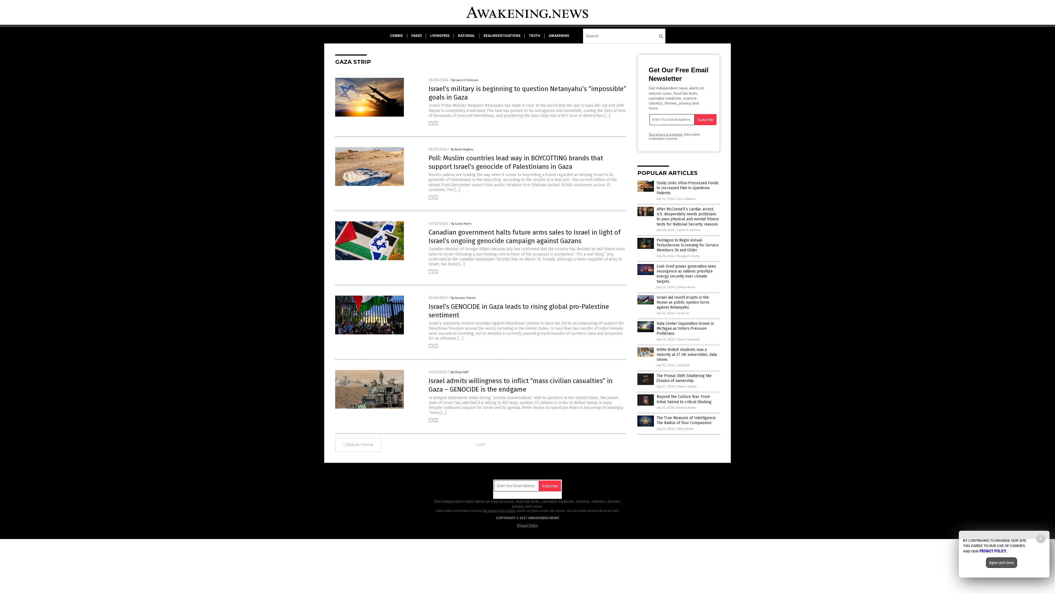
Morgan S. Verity (688, 256)
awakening (559, 36)
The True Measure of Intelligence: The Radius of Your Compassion (686, 420)
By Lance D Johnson (465, 80)
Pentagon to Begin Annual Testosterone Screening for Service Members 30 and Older (688, 245)
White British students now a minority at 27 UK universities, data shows (687, 354)
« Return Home (358, 444)
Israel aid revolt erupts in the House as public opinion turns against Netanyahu (683, 302)
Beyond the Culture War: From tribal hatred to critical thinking (684, 399)
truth (534, 36)
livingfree (439, 36)
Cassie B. (683, 313)
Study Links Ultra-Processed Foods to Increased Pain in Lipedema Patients (687, 188)
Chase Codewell (688, 339)
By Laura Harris (461, 224)
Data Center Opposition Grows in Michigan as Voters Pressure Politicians (685, 328)
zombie (396, 36)
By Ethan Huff (459, 372)
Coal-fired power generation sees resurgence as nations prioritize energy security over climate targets (686, 274)
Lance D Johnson (689, 230)
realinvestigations (502, 36)
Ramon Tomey (686, 386)
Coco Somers (686, 199)
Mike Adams (685, 429)
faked (416, 36)
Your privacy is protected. (666, 134)
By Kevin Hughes (462, 149)
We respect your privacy (499, 510)
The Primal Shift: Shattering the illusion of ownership (684, 378)
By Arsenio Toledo (463, 298)
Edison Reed (686, 287)
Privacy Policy (527, 525)
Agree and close (1001, 562)
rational (466, 36)
